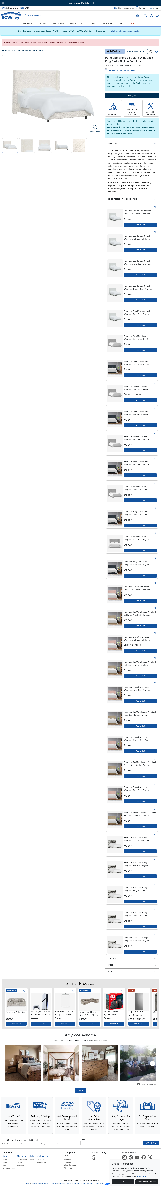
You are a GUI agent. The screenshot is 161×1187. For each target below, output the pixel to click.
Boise (31, 1159)
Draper (4, 1159)
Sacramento (42, 1162)
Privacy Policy (142, 1176)
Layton (4, 1162)
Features (112, 958)
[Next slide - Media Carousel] (152, 1063)
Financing (68, 1162)
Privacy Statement (73, 1184)
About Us (68, 1168)
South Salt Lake (8, 1168)
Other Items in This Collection (122, 199)
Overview (112, 143)
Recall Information (37, 1184)
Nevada (21, 1156)
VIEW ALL (80, 1090)
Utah (4, 1156)
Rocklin (40, 1159)
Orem (4, 1165)
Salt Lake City (12, 7)
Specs (110, 965)
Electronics (59, 24)
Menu (155, 8)
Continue (151, 1143)
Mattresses (76, 24)
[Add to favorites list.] (155, 207)
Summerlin (22, 1165)
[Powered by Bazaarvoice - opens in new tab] (146, 1084)
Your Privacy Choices (147, 1181)
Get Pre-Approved (126, 8)
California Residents (86, 1184)
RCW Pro (68, 1156)
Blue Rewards (70, 1165)
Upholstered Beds (35, 50)
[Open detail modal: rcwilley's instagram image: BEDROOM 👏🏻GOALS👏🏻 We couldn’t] (61, 1063)
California (42, 1156)
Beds (23, 50)
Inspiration (106, 24)
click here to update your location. (126, 31)
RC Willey (6, 50)
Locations (7, 1152)
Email (82, 1139)
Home (28, 1184)
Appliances (43, 24)
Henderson (22, 1159)
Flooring (91, 24)
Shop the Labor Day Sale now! (80, 3)
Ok (123, 1181)
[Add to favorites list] (156, 51)
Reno (19, 1162)
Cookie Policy (99, 1184)
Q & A (110, 972)
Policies (63, 1184)
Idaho (32, 1156)
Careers (67, 1159)
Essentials (121, 24)
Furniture (28, 24)
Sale (135, 24)
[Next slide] (101, 95)
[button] (18, 3)
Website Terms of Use (51, 1184)
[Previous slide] (5, 95)
